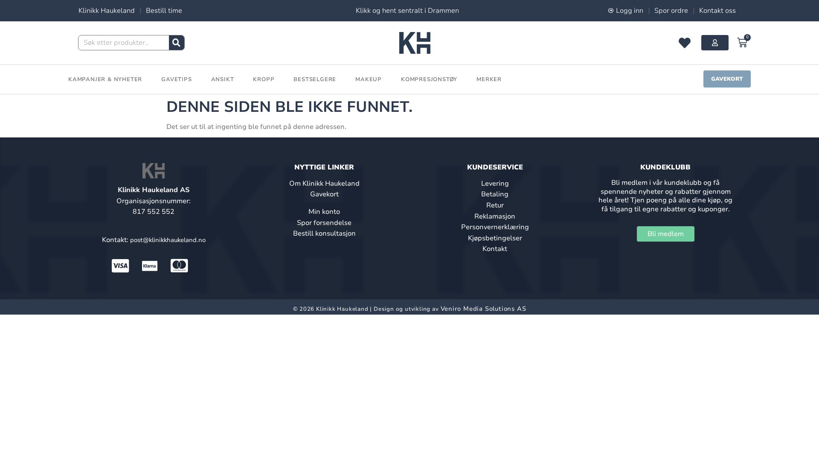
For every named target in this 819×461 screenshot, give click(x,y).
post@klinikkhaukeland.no (168, 240)
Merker (489, 79)
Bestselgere (314, 79)
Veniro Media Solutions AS (483, 308)
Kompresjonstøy (429, 79)
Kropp (263, 79)
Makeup (368, 79)
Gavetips (176, 79)
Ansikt (222, 79)
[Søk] (176, 42)
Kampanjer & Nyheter (105, 79)
